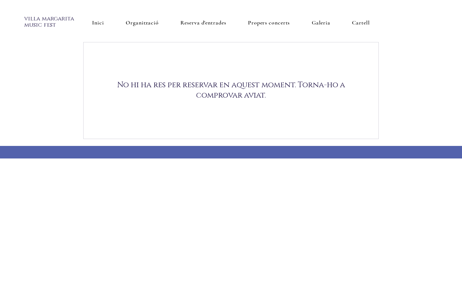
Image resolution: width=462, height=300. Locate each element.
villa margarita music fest (49, 22)
